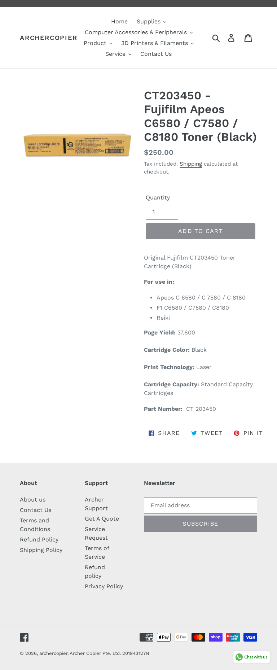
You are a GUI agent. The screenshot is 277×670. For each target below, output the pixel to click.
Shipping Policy (41, 550)
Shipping (191, 164)
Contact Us (35, 510)
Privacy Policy (104, 586)
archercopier (49, 37)
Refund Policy (39, 539)
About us (32, 499)
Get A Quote (102, 518)
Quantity (158, 197)
